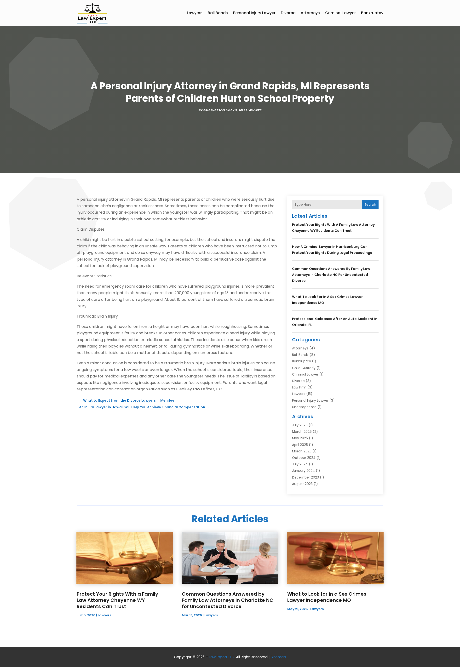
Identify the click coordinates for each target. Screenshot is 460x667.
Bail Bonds (218, 13)
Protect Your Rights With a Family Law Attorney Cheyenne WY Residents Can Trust (117, 600)
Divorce (288, 13)
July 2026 (300, 425)
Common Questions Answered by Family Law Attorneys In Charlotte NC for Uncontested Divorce (331, 274)
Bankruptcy (372, 13)
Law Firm (299, 387)
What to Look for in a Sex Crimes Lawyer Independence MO (326, 597)
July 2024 (300, 464)
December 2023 (305, 477)
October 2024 (304, 457)
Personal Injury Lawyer (254, 13)
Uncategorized (304, 407)
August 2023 (302, 483)
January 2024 (303, 470)
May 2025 (300, 438)
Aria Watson (214, 110)
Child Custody (304, 367)
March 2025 (301, 451)
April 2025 (300, 444)
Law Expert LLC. (222, 656)
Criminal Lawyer (340, 13)
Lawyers (194, 13)
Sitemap (278, 656)
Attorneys (310, 13)
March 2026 (302, 431)
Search (370, 204)
